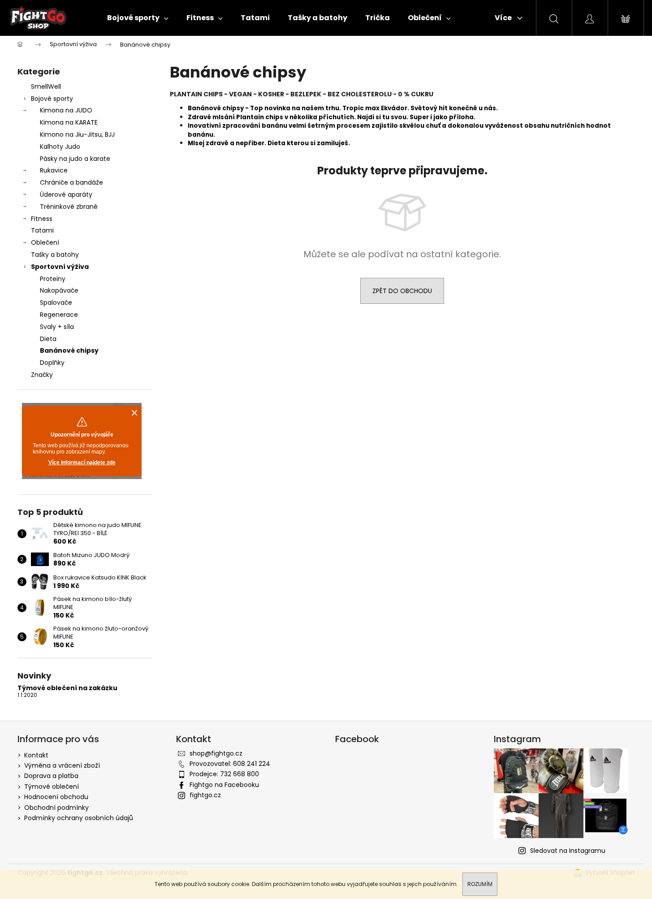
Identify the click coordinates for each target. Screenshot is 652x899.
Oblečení (45, 242)
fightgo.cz (205, 795)
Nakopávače (59, 290)
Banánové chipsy (69, 350)
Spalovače (56, 302)
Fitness (41, 218)
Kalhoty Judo (60, 146)
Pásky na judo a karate (75, 158)
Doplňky (52, 362)
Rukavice (54, 170)
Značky (42, 374)
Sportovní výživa (60, 266)
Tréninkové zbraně (69, 206)
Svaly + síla (57, 326)
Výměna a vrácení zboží (62, 765)
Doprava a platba (51, 775)
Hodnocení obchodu (56, 796)
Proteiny (52, 278)
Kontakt (36, 755)
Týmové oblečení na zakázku (67, 688)
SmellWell (46, 86)
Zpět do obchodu (402, 290)
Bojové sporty (52, 98)
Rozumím (479, 884)
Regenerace (59, 314)
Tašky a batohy (55, 254)
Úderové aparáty (66, 194)
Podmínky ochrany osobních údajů (78, 817)
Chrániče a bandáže (71, 182)
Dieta (48, 338)
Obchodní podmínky (56, 807)
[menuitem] (137, 18)
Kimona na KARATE (69, 122)
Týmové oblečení (51, 786)
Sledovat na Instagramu (567, 850)
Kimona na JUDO (66, 110)
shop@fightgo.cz (216, 753)
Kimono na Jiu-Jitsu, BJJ (77, 134)
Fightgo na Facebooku (224, 784)
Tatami (42, 230)
